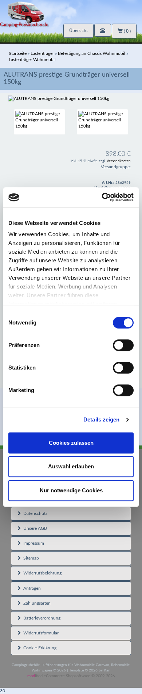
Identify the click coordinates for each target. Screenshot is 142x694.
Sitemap (30, 558)
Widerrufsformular (40, 633)
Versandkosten (119, 161)
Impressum (32, 543)
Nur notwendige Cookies (71, 490)
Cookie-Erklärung (38, 648)
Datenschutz (34, 513)
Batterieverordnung (40, 618)
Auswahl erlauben (71, 466)
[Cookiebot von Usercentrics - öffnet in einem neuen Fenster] (102, 197)
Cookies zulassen (71, 443)
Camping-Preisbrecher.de (24, 25)
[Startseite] (71, 12)
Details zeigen (101, 419)
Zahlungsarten (36, 603)
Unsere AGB (34, 528)
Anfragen (31, 588)
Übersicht (78, 30)
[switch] (123, 345)
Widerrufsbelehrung (41, 573)
